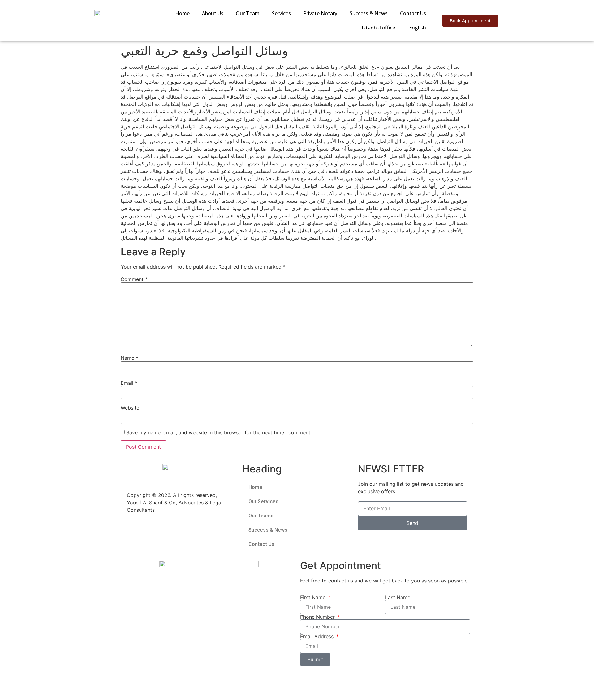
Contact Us (413, 13)
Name (129, 357)
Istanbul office (378, 27)
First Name (313, 597)
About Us (212, 13)
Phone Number (318, 616)
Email (129, 382)
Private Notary (320, 13)
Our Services (263, 501)
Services (281, 13)
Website (130, 407)
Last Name (397, 597)
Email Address (317, 636)
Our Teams (260, 516)
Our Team (248, 13)
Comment (134, 279)
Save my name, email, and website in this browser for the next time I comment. (219, 432)
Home (182, 13)
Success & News (369, 13)
